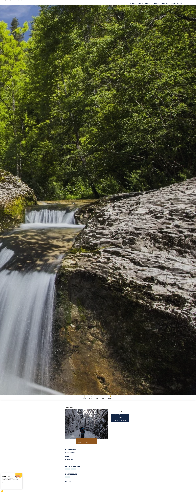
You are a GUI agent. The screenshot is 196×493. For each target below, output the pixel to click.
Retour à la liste (69, 407)
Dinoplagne (156, 3)
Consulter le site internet (120, 414)
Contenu (3, 0)
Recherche (7, 0)
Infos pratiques (164, 3)
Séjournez (147, 3)
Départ (120, 417)
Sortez (140, 3)
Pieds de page (12, 0)
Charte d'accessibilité (19, 0)
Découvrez (132, 3)
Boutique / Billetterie (176, 3)
